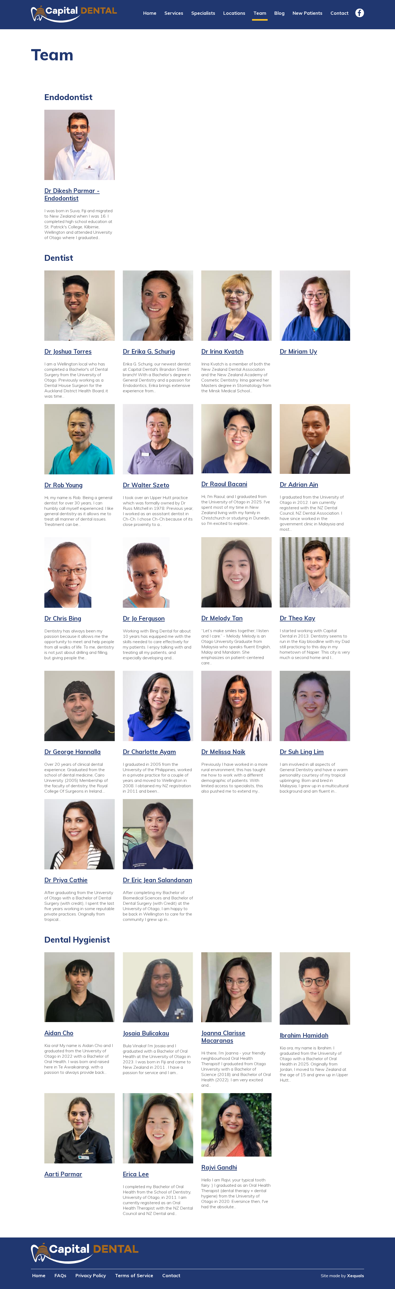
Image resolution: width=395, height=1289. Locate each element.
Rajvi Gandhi (219, 1167)
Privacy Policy (91, 1275)
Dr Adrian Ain (299, 484)
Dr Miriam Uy (298, 351)
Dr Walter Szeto (146, 485)
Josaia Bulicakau (146, 1033)
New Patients (307, 13)
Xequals (355, 1275)
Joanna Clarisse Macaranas (223, 1036)
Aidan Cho (58, 1033)
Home (149, 13)
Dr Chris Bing (62, 618)
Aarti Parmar (63, 1174)
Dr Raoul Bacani (224, 484)
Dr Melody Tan (222, 618)
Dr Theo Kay (297, 618)
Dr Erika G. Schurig (149, 351)
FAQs (60, 1275)
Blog (279, 13)
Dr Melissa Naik (223, 752)
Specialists (203, 13)
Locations (234, 13)
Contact (340, 13)
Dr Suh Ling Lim (302, 752)
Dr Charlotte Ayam (149, 752)
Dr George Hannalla (72, 752)
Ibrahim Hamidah (304, 1035)
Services (173, 13)
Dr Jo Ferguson (144, 618)
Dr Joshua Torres (68, 351)
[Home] (74, 14)
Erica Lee (136, 1174)
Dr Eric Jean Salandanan (157, 880)
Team (259, 13)
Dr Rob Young (63, 485)
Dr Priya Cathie (66, 880)
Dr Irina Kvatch (222, 351)
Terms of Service (134, 1275)
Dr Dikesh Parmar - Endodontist (72, 194)
